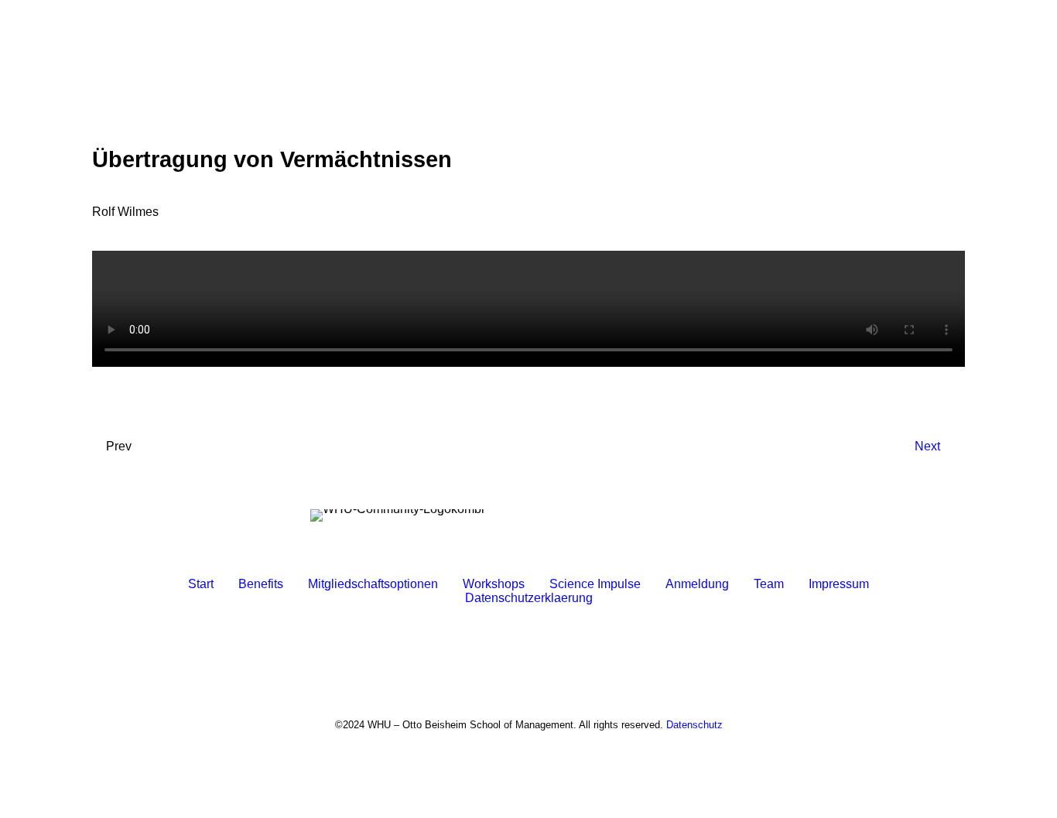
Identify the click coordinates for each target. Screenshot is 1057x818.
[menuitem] (529, 59)
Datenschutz (694, 725)
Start (201, 583)
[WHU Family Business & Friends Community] (529, 59)
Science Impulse (595, 583)
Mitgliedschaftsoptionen (373, 583)
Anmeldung (697, 583)
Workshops (494, 583)
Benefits (260, 583)
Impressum (839, 583)
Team (769, 583)
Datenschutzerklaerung (529, 597)
